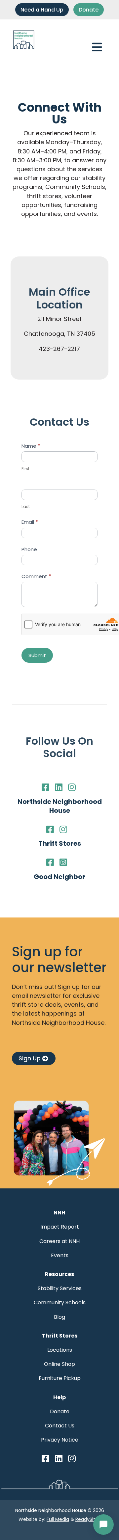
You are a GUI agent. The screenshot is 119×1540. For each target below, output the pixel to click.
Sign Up (30, 1058)
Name (30, 445)
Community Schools (60, 1302)
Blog (59, 1317)
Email (29, 521)
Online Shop (59, 1364)
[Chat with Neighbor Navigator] (103, 1524)
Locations (59, 1350)
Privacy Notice (59, 1440)
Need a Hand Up (41, 9)
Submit (37, 655)
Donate (89, 9)
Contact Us (59, 1425)
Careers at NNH (59, 1241)
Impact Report (59, 1227)
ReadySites (87, 1519)
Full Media (58, 1519)
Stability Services (60, 1288)
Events (59, 1255)
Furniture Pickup (60, 1378)
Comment (36, 576)
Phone (29, 549)
